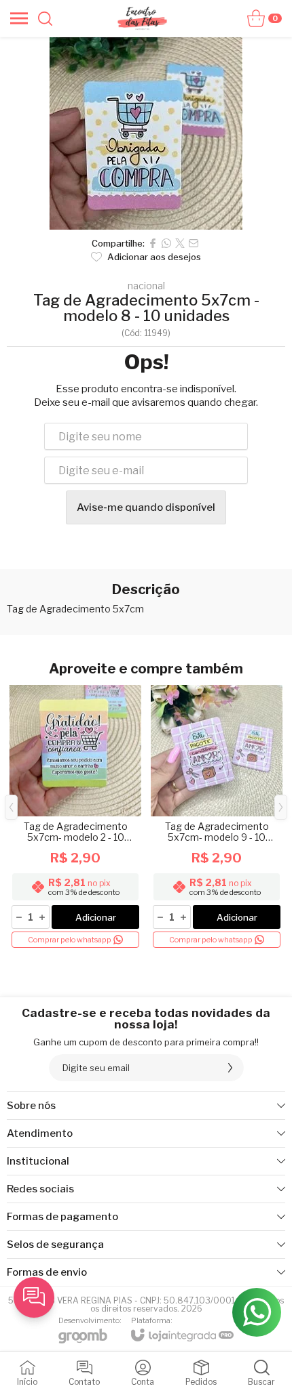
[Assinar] (230, 1067)
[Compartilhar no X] (180, 243)
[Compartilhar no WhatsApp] (166, 243)
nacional (146, 286)
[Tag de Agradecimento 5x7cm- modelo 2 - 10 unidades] (75, 817)
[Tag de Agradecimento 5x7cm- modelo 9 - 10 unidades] (217, 817)
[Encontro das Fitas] (142, 18)
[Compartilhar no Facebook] (153, 243)
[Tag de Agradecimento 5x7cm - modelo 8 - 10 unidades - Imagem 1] (146, 133)
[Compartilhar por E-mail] (193, 243)
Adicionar (95, 917)
